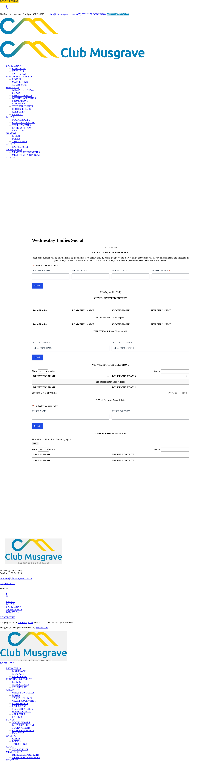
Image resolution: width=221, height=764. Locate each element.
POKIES (16, 138)
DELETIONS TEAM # (122, 342)
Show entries (43, 371)
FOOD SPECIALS (21, 109)
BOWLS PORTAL (9, 1)
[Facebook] (7, 6)
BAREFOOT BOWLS (23, 128)
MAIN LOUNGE (20, 82)
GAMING (11, 133)
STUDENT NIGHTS (22, 106)
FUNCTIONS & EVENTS (19, 76)
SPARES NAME (39, 411)
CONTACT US (7, 617)
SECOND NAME (79, 271)
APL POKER (18, 111)
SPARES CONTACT (122, 411)
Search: (156, 371)
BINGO (16, 93)
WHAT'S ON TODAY (118, 14)
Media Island (42, 627)
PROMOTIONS (20, 101)
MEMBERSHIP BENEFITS (26, 754)
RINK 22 (16, 79)
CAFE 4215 (18, 71)
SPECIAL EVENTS (22, 95)
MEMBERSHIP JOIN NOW (26, 757)
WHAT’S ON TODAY (23, 90)
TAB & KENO (19, 141)
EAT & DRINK (13, 66)
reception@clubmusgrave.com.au (61, 14)
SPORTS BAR (19, 74)
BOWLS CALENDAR (23, 122)
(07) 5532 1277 (84, 14)
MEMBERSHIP (14, 609)
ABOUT (10, 144)
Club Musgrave (25, 622)
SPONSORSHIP (20, 749)
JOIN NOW (18, 130)
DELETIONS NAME (41, 342)
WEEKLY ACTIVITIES (24, 98)
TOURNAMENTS (21, 125)
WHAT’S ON (12, 87)
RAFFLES (17, 114)
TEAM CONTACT (161, 271)
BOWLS (10, 117)
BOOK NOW (99, 14)
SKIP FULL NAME (120, 271)
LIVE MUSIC (19, 103)
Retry (35, 443)
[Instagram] (7, 9)
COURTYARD (19, 84)
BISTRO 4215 (19, 68)
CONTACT (12, 760)
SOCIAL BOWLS (21, 120)
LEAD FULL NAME (41, 271)
